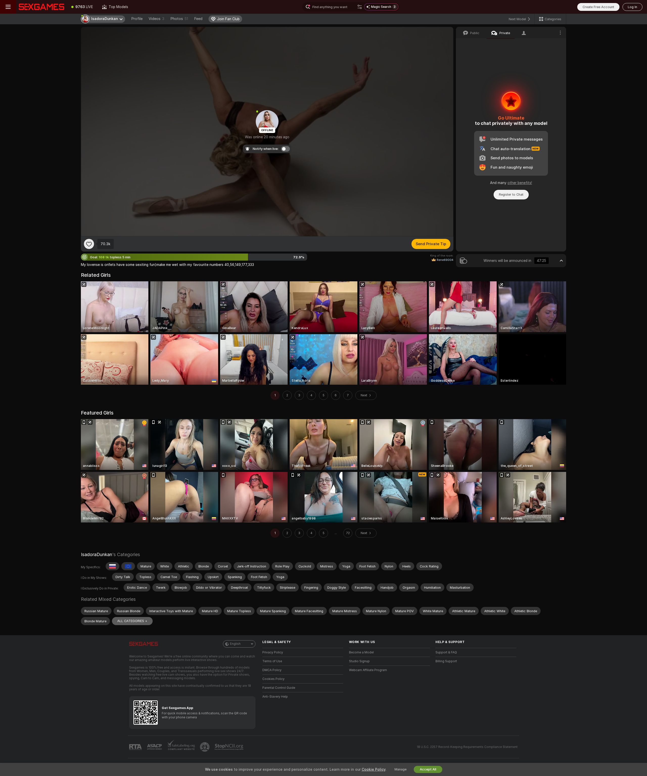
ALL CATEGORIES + (132, 621)
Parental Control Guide (278, 688)
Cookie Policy (373, 769)
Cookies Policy (273, 679)
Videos (156, 18)
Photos (179, 18)
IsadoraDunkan (96, 554)
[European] (128, 566)
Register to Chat (511, 194)
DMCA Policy (272, 670)
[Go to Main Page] (41, 7)
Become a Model (361, 652)
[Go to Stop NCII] (229, 747)
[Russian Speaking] (112, 566)
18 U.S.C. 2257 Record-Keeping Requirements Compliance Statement (467, 747)
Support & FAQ (446, 652)
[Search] (359, 6)
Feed (198, 18)
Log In (632, 7)
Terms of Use (272, 661)
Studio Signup (359, 661)
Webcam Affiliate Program (368, 670)
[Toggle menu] (8, 7)
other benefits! (519, 183)
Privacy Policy (272, 652)
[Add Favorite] (89, 244)
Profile (137, 18)
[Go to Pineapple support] (205, 747)
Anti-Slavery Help (275, 696)
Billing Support (446, 661)
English (235, 644)
